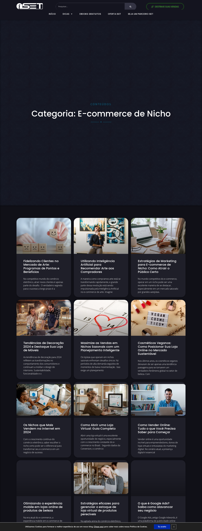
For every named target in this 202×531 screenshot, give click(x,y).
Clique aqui (99, 526)
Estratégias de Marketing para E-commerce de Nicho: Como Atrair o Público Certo (157, 266)
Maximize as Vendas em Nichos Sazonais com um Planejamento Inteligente (100, 346)
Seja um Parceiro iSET (140, 13)
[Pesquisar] (130, 6)
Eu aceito (162, 526)
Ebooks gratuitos (90, 13)
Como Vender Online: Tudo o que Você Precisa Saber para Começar (156, 428)
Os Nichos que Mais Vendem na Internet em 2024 (41, 428)
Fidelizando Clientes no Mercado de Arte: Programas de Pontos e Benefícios (41, 266)
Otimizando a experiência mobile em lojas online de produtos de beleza (43, 507)
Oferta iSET (114, 13)
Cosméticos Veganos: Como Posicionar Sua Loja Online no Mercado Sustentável (158, 348)
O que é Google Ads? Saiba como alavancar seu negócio (155, 507)
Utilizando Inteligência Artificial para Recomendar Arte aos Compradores (98, 266)
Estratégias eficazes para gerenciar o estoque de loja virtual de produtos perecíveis (100, 508)
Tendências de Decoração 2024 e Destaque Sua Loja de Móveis (43, 346)
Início (52, 13)
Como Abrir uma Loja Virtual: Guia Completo (98, 427)
